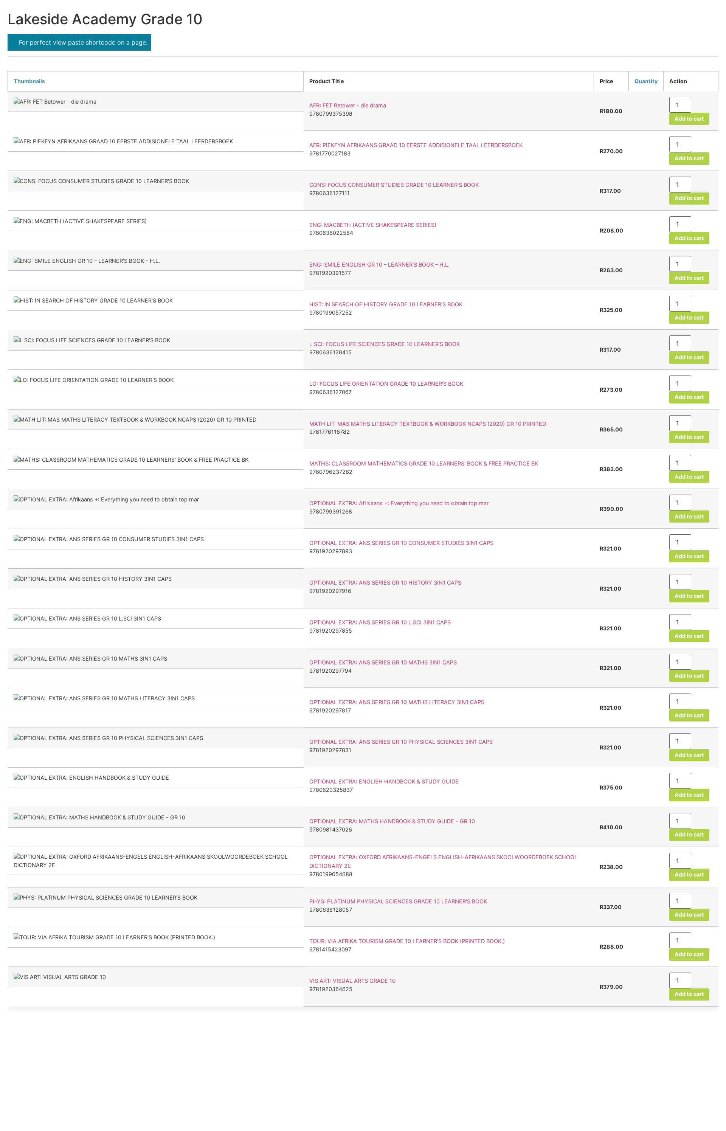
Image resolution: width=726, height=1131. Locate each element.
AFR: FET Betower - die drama (347, 105)
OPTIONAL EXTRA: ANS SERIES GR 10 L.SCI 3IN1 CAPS (380, 622)
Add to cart (689, 118)
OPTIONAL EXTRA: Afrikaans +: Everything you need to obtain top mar (399, 503)
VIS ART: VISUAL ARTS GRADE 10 (352, 981)
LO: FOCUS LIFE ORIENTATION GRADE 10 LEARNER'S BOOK (386, 384)
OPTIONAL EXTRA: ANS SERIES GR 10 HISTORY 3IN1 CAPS (385, 583)
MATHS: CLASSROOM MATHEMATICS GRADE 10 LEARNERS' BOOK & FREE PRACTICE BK (423, 463)
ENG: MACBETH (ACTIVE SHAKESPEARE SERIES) (372, 225)
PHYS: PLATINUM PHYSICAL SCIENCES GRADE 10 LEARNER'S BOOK (398, 901)
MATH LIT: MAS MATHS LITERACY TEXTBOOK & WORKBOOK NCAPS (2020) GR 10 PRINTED (427, 423)
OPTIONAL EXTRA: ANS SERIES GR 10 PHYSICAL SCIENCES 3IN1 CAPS (401, 741)
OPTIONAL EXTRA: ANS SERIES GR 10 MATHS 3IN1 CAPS (383, 662)
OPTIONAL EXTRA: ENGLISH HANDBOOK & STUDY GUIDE (384, 782)
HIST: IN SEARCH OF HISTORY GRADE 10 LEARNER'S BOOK (385, 304)
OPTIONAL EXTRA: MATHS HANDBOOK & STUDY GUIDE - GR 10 (392, 821)
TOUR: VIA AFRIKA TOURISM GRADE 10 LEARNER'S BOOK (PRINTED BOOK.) (407, 941)
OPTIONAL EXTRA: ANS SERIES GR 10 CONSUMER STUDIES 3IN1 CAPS (401, 543)
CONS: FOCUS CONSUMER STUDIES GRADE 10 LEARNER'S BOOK (394, 185)
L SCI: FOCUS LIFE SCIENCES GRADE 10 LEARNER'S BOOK (384, 344)
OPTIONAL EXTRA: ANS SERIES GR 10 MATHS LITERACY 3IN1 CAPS (396, 702)
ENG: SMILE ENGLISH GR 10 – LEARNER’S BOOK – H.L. (379, 264)
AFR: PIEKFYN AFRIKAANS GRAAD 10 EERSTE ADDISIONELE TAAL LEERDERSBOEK (416, 145)
